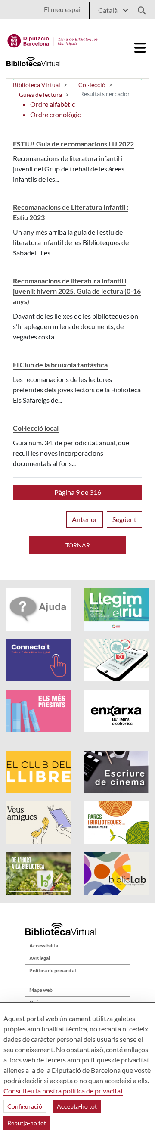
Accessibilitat (44, 945)
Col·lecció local (36, 428)
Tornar (77, 545)
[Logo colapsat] (140, 48)
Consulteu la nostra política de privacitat (63, 1091)
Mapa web (41, 990)
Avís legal (39, 958)
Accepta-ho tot (77, 1106)
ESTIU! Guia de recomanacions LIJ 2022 (73, 144)
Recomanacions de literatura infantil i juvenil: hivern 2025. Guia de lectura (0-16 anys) (77, 290)
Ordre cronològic (55, 114)
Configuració (24, 1106)
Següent (124, 519)
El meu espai (62, 9)
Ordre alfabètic (52, 104)
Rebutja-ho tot (26, 1123)
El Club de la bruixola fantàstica (60, 364)
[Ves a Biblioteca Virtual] (52, 38)
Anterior (84, 519)
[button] (77, 492)
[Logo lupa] (138, 8)
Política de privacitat (53, 970)
